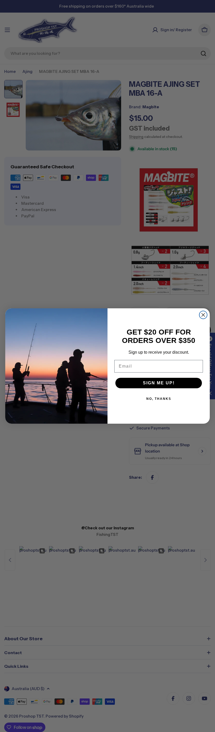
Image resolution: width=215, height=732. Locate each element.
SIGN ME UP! (159, 383)
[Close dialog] (203, 315)
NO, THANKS (158, 399)
